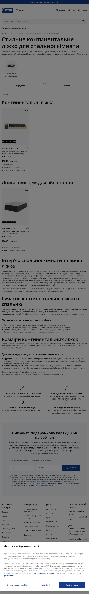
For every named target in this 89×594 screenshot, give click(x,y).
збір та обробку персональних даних (38, 573)
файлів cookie (9, 576)
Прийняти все (72, 585)
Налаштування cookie (17, 585)
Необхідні (45, 585)
